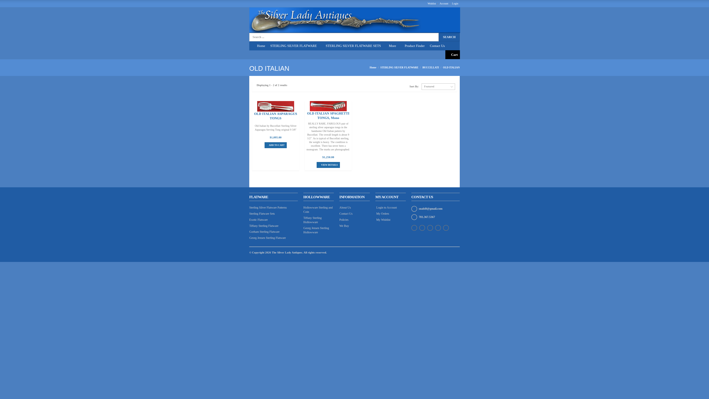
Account (444, 3)
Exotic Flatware (258, 219)
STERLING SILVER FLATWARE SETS (353, 46)
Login (455, 3)
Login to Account (386, 207)
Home (261, 46)
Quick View (275, 107)
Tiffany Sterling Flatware (263, 225)
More (392, 46)
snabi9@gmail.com (430, 208)
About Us (345, 207)
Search (449, 37)
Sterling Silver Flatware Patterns (268, 207)
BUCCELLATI (430, 67)
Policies (343, 219)
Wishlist (432, 3)
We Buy (344, 225)
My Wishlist (383, 219)
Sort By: (414, 86)
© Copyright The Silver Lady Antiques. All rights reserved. (288, 252)
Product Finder (415, 46)
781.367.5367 (427, 217)
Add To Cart (276, 145)
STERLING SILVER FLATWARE (294, 46)
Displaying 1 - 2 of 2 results (272, 85)
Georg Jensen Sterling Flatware (267, 237)
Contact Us (437, 46)
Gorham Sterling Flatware (264, 231)
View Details (329, 165)
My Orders (382, 213)
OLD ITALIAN (451, 67)
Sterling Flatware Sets (262, 213)
